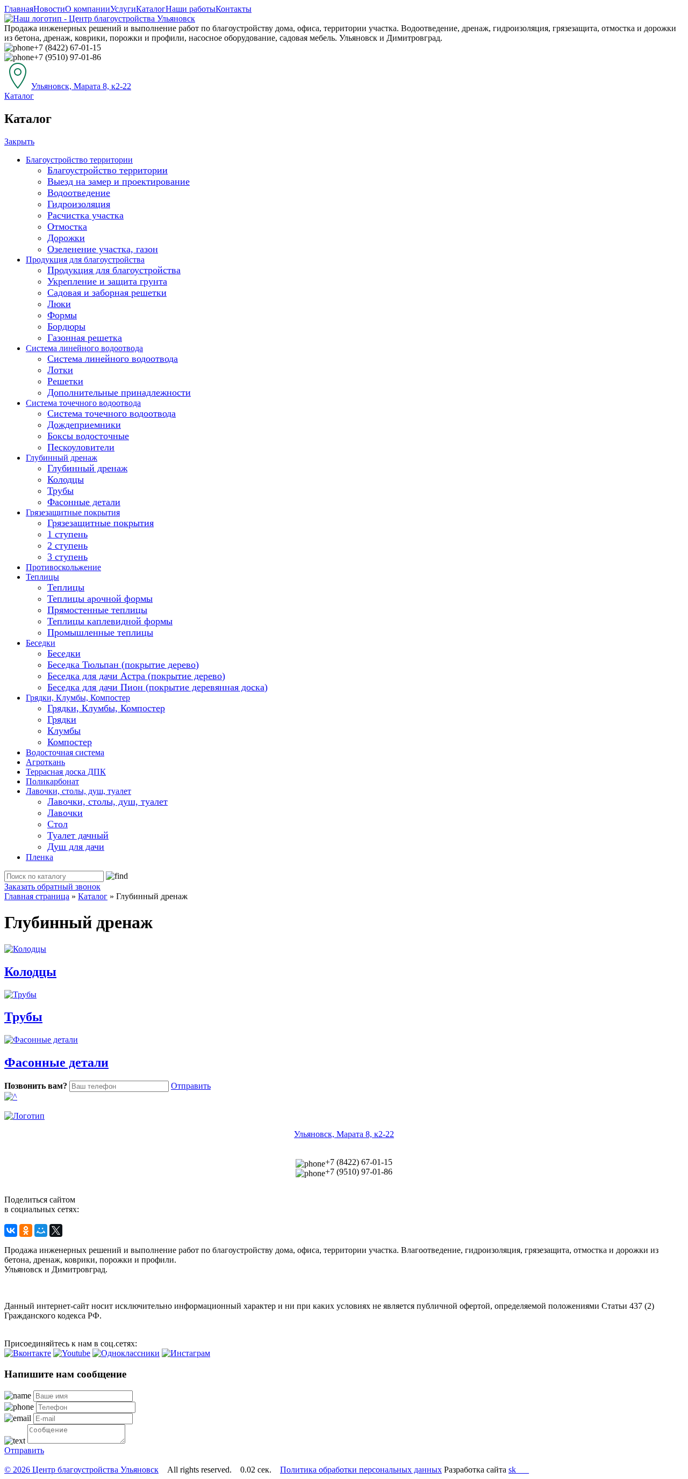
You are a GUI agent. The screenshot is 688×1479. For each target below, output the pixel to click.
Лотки (60, 370)
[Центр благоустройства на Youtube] (71, 1353)
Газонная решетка (84, 337)
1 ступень (67, 534)
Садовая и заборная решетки (107, 292)
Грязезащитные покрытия (73, 512)
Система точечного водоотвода (83, 402)
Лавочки (65, 812)
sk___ (518, 1469)
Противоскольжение (63, 567)
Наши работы (191, 8)
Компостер (69, 742)
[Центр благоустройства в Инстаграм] (186, 1353)
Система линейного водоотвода (84, 348)
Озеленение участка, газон (102, 249)
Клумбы (64, 730)
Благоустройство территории (79, 159)
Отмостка (67, 226)
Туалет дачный (78, 835)
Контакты (234, 8)
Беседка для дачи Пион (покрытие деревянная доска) (157, 687)
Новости (49, 8)
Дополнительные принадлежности (119, 392)
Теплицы (42, 576)
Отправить (191, 1085)
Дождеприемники (84, 424)
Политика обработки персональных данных (361, 1469)
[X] (55, 1230)
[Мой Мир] (40, 1230)
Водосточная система (65, 752)
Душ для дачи (75, 846)
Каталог (151, 8)
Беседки (40, 642)
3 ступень (67, 556)
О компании (87, 8)
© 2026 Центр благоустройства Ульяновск (81, 1469)
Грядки (61, 719)
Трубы (60, 490)
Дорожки (66, 237)
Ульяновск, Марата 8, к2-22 (81, 86)
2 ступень (67, 545)
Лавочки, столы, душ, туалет (78, 791)
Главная (18, 8)
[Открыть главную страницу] (99, 18)
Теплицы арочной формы (100, 598)
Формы (62, 315)
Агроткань (45, 762)
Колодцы (65, 479)
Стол (57, 824)
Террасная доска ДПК (66, 771)
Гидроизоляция (78, 204)
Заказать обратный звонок (52, 886)
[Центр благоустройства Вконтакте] (27, 1353)
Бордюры (66, 326)
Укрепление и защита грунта (107, 281)
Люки (59, 303)
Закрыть (19, 141)
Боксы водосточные (88, 436)
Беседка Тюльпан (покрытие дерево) (123, 664)
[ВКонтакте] (10, 1230)
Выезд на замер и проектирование (118, 181)
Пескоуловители (80, 447)
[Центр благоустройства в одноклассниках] (126, 1353)
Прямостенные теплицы (97, 609)
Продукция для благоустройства (85, 259)
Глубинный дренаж (61, 457)
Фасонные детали (83, 502)
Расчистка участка (85, 215)
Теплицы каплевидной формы (110, 621)
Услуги (123, 8)
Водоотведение (78, 192)
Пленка (39, 857)
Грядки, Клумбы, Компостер (78, 697)
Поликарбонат (52, 781)
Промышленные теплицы (100, 632)
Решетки (65, 381)
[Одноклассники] (25, 1230)
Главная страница (36, 896)
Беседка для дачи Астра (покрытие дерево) (136, 676)
